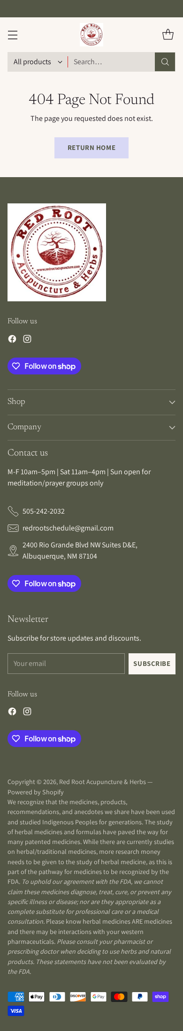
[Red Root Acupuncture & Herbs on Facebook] (12, 340)
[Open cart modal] (167, 34)
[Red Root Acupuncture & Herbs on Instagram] (27, 340)
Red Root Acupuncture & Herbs (102, 781)
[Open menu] (12, 34)
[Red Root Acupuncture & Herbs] (91, 34)
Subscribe (151, 663)
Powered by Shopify (36, 792)
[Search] (165, 62)
